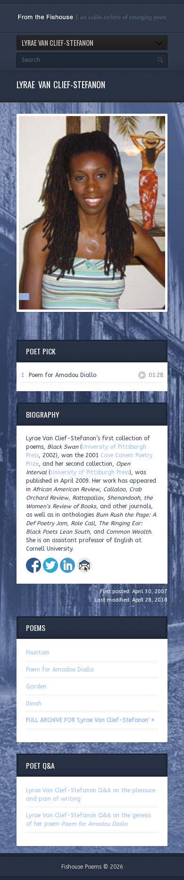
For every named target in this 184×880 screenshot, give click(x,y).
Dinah (34, 703)
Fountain (38, 652)
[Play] (142, 375)
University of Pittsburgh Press (89, 472)
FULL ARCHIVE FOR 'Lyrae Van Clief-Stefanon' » (90, 720)
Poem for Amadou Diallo (59, 669)
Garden (36, 686)
